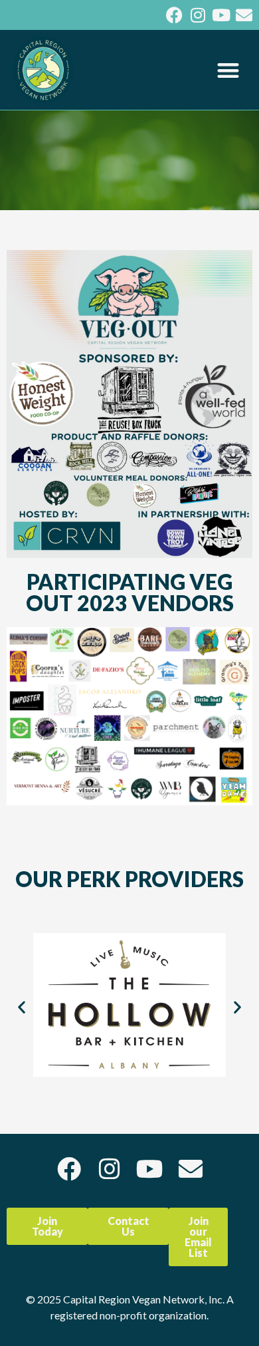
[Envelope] (244, 15)
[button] (228, 70)
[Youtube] (221, 15)
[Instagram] (197, 15)
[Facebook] (174, 15)
